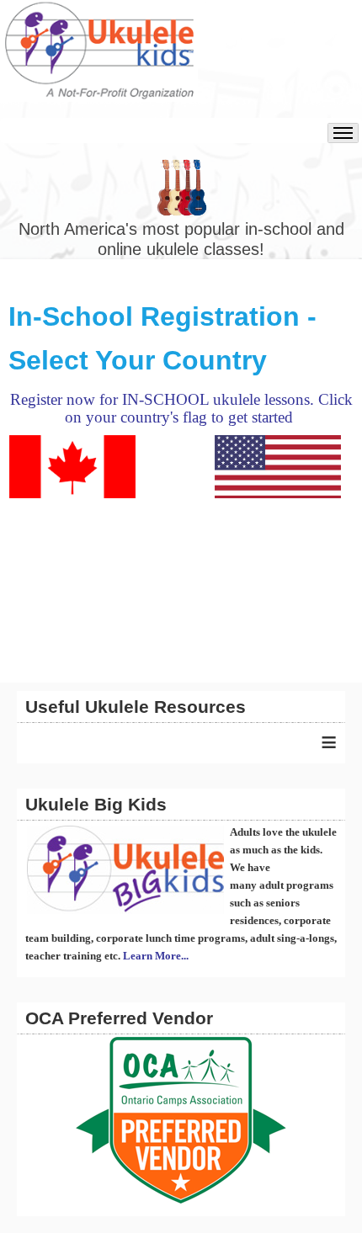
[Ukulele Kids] (99, 59)
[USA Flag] (278, 465)
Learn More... (156, 955)
